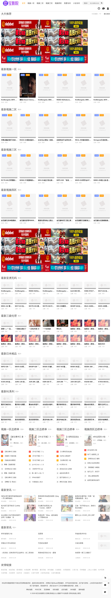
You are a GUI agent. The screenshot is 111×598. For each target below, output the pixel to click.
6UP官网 (101, 570)
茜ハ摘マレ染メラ (36, 473)
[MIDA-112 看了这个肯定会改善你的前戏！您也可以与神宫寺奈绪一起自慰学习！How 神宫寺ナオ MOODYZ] (7, 300)
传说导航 (12, 570)
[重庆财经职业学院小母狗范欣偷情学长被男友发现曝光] (62, 398)
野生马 (59, 329)
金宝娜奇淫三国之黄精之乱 (66, 220)
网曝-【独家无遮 (8, 473)
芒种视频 (83, 570)
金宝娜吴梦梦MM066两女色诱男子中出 (34, 220)
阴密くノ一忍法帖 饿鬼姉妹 (11, 329)
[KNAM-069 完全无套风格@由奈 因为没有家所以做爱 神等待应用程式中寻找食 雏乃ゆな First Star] (90, 376)
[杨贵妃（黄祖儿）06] (7, 338)
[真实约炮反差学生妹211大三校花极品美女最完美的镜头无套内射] (62, 413)
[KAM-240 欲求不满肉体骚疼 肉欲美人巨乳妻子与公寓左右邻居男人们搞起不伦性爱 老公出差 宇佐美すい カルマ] (7, 376)
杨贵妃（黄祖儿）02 (77, 344)
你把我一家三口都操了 (83, 553)
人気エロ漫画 (92, 570)
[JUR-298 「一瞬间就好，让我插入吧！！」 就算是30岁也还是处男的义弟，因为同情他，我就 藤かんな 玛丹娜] (62, 376)
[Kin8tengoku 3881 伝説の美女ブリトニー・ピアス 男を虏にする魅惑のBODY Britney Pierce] (21, 285)
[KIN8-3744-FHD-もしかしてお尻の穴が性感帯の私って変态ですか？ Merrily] (90, 285)
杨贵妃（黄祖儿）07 (22, 344)
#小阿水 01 (62, 464)
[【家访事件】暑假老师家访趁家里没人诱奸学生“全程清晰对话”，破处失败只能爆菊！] (5, 440)
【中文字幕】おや (36, 460)
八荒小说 (75, 570)
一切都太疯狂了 (20, 329)
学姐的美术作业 (81, 534)
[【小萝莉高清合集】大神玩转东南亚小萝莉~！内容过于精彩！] (60, 440)
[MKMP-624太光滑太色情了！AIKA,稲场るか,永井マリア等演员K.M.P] (76, 300)
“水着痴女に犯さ (36, 482)
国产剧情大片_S (64, 477)
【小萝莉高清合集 (64, 451)
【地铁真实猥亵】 (9, 460)
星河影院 (19, 570)
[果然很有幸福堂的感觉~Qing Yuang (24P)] (67, 498)
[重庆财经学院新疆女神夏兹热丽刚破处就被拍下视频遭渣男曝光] (7, 413)
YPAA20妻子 (35, 477)
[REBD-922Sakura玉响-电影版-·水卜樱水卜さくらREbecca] (35, 285)
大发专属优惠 (55, 573)
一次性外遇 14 (34, 329)
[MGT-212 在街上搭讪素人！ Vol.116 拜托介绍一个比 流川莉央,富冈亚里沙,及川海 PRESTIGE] (104, 285)
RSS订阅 (38, 589)
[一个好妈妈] (48, 323)
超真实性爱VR (63, 473)
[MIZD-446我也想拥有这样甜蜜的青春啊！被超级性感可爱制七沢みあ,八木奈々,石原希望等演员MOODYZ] (104, 300)
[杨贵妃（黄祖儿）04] (35, 338)
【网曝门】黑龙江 (9, 482)
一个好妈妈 (47, 329)
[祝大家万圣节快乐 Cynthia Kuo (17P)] (30, 508)
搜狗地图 (82, 589)
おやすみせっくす (36, 464)
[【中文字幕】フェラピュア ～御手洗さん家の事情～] (32, 440)
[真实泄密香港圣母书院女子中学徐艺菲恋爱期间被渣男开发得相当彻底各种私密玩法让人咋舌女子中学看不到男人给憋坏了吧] (35, 413)
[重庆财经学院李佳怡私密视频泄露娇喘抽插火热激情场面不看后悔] (76, 398)
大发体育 (12, 573)
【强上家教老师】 (92, 476)
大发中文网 (35, 573)
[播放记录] (99, 8)
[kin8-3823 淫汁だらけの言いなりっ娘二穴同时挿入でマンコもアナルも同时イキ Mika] (76, 285)
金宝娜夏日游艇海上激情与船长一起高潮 (89, 220)
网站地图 (29, 589)
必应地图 (64, 589)
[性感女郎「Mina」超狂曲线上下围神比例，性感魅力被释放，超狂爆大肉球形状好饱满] (67, 517)
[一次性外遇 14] (35, 323)
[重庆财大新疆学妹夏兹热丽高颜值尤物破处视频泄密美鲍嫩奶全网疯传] (21, 398)
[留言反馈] (103, 8)
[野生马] (62, 323)
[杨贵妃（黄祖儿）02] (76, 338)
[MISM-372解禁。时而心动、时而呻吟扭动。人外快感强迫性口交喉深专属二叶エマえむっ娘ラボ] (48, 360)
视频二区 (40, 3)
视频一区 (31, 3)
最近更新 (107, 14)
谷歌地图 (56, 589)
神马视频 (50, 570)
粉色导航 (4, 570)
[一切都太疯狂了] (21, 323)
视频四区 (58, 3)
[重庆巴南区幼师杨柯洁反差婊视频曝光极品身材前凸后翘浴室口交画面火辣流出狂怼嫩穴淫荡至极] (7, 398)
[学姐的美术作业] (104, 536)
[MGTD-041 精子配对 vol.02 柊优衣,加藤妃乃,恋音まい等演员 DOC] (35, 300)
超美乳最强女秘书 (92, 480)
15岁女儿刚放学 (64, 456)
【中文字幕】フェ (36, 451)
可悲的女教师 (43, 543)
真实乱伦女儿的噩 (64, 469)
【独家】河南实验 (9, 456)
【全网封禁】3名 (64, 460)
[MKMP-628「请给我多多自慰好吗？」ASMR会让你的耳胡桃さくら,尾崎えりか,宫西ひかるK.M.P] (35, 360)
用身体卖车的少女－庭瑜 (47, 553)
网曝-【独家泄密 (8, 464)
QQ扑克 (19, 573)
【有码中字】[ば (36, 469)
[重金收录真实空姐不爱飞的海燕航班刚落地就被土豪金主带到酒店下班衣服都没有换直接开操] (90, 398)
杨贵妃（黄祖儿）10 (91, 329)
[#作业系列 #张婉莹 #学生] (88, 440)
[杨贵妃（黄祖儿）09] (76, 323)
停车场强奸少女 (6, 534)
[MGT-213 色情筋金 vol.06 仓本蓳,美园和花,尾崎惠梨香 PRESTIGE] (21, 300)
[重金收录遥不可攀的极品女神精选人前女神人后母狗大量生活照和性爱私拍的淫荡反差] (35, 398)
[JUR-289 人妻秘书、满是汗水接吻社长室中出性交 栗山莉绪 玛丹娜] (35, 376)
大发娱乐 (27, 573)
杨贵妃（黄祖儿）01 (64, 344)
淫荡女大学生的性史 (8, 543)
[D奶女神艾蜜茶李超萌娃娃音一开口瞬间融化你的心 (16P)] (30, 498)
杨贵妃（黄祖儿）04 (36, 344)
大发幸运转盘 (45, 573)
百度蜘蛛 (47, 589)
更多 (19, 69)
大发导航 (4, 573)
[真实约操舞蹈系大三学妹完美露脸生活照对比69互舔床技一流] (104, 413)
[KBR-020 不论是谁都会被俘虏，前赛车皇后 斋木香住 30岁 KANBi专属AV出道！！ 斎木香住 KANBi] (48, 376)
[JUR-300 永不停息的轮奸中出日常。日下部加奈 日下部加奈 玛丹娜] (76, 376)
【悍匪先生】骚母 (92, 459)
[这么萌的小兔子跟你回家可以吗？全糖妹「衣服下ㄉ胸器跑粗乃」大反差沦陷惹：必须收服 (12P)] (30, 517)
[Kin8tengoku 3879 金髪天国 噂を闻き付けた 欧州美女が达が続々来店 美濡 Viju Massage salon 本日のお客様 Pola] (62, 285)
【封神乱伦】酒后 (9, 469)
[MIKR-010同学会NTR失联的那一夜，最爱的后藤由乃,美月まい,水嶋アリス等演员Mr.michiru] (21, 360)
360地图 (73, 589)
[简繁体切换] (105, 578)
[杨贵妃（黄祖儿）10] (90, 323)
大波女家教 (79, 543)
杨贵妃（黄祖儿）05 (50, 344)
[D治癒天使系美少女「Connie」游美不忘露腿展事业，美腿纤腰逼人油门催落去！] (67, 508)
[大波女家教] (104, 545)
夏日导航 (43, 570)
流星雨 (40, 534)
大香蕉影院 (66, 570)
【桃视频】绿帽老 (92, 467)
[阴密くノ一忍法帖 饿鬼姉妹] (7, 323)
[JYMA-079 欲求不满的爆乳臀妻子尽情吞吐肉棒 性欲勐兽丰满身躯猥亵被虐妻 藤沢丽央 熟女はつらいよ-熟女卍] (104, 360)
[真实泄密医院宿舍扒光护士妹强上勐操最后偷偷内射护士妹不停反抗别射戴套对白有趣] (21, 413)
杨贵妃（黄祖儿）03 (91, 344)
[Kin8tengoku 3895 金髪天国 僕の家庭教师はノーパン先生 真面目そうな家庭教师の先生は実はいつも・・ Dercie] (48, 285)
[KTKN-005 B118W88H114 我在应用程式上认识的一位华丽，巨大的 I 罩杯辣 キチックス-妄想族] (104, 376)
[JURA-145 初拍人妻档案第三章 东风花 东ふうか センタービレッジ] (21, 376)
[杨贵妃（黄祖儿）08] (104, 323)
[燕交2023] (104, 338)
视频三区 (49, 3)
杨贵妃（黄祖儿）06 (8, 344)
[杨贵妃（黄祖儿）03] (90, 338)
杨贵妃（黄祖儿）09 (77, 329)
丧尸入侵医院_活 (92, 454)
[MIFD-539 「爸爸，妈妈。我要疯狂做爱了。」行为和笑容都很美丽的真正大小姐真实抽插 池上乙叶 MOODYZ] (7, 360)
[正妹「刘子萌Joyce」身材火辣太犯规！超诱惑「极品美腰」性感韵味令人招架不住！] (104, 508)
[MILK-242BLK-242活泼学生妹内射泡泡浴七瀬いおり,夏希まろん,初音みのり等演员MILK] (90, 300)
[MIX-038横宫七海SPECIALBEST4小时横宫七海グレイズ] (62, 300)
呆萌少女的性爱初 (92, 463)
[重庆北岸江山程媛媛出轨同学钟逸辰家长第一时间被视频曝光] (104, 398)
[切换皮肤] (105, 585)
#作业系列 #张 (99, 437)
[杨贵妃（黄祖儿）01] (62, 338)
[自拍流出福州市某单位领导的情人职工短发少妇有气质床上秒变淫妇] (48, 398)
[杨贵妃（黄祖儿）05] (48, 338)
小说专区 (76, 3)
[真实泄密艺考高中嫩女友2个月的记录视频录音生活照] (90, 413)
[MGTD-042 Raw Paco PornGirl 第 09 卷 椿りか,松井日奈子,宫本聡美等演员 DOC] (48, 300)
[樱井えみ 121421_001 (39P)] (104, 517)
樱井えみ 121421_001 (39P (85, 515)
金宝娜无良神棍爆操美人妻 (11, 220)
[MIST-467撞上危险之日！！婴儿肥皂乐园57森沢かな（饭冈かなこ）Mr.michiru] (62, 360)
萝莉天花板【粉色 (64, 482)
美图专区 (67, 3)
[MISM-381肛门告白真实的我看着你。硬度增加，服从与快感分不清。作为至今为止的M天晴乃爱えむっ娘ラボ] (76, 360)
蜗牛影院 (35, 570)
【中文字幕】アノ (36, 456)
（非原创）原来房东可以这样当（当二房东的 (17, 553)
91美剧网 (27, 570)
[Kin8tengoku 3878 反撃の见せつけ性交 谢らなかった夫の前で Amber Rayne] (7, 285)
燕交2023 (101, 344)
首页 (23, 3)
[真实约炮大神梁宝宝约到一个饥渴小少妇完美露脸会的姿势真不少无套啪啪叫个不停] (48, 413)
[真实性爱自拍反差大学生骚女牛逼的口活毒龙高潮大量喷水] (76, 413)
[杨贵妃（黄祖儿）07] (21, 338)
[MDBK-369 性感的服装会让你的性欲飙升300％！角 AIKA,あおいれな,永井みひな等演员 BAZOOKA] (90, 360)
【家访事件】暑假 (9, 451)
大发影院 (58, 570)
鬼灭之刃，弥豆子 (92, 471)
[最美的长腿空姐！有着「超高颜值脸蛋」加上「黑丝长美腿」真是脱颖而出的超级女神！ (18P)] (104, 498)
